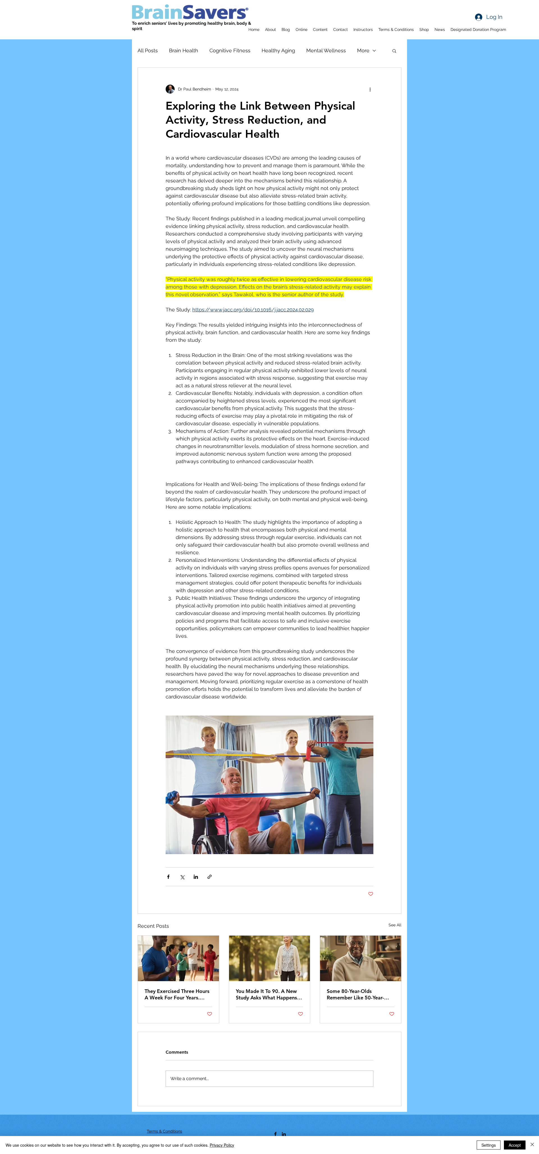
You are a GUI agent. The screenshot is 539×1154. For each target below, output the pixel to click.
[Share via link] (209, 876)
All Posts (148, 50)
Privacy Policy (222, 1145)
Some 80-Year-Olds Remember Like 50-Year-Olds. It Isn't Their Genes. (356, 994)
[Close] (532, 1145)
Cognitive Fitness (229, 50)
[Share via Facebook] (168, 876)
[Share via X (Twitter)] (182, 876)
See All (395, 925)
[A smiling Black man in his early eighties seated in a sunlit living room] (360, 958)
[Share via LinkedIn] (195, 876)
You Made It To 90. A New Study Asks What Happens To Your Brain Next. (266, 994)
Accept (515, 1145)
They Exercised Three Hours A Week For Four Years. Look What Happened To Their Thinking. (177, 994)
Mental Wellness (326, 50)
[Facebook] (275, 1134)
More (363, 50)
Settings (488, 1145)
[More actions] (370, 89)
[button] (394, 50)
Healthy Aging (278, 50)
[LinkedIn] (284, 1134)
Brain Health (183, 50)
